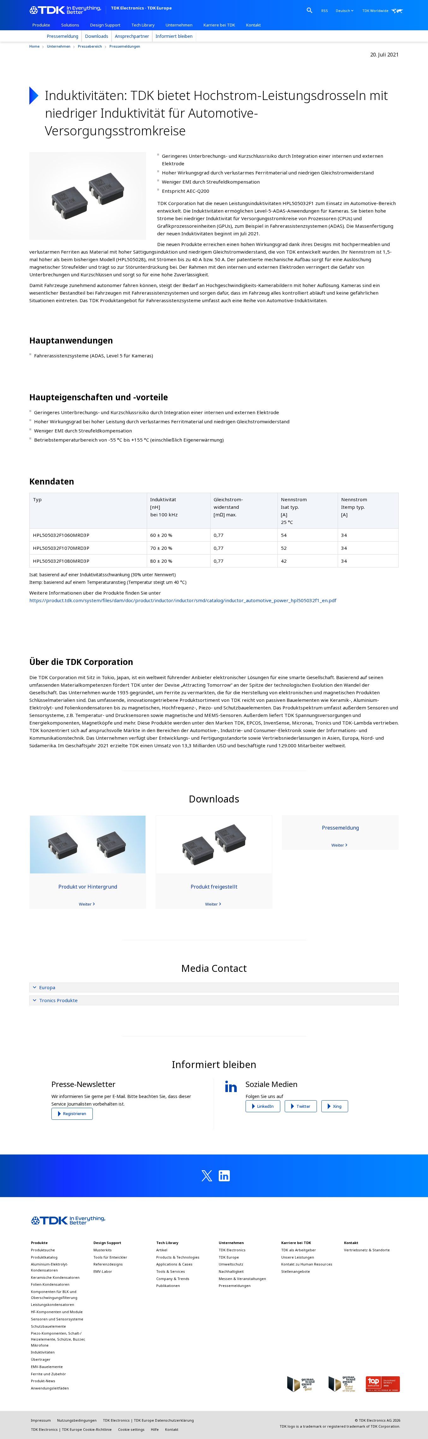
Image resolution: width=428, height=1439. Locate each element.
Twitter (303, 1106)
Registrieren (74, 1113)
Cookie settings (131, 1429)
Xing (337, 1106)
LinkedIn (265, 1106)
